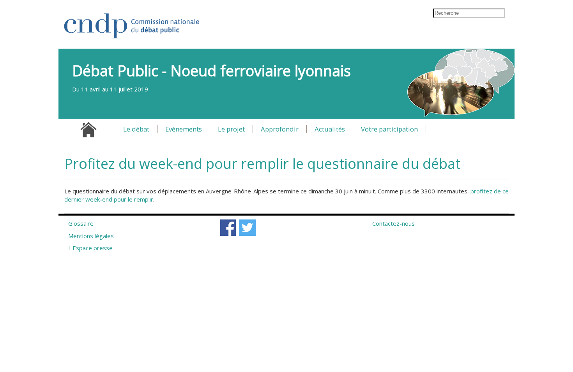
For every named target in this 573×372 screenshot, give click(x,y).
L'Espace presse (90, 248)
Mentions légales (91, 236)
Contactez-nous (393, 223)
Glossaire (81, 223)
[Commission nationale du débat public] (132, 22)
